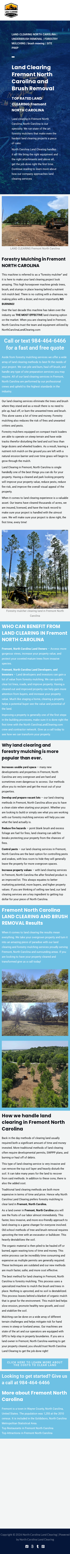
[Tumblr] (37, 1546)
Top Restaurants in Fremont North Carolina (27, 1428)
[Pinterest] (43, 1546)
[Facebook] (27, 1546)
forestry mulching (22, 817)
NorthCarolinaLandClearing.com (21, 329)
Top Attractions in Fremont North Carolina (27, 1433)
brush (65, 401)
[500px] (32, 1546)
